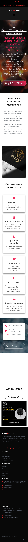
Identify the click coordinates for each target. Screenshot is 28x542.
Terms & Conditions (14, 539)
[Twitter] (10, 2)
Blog (3, 468)
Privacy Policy (5, 539)
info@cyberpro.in (8, 487)
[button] (13, 14)
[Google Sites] (18, 2)
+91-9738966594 (8, 485)
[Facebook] (8, 2)
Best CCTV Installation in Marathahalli (14, 32)
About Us (4, 466)
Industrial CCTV (6, 458)
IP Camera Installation (7, 460)
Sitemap (22, 539)
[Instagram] (16, 2)
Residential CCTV (6, 454)
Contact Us (5, 473)
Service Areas (5, 471)
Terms (3, 475)
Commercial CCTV (6, 456)
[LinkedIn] (13, 2)
